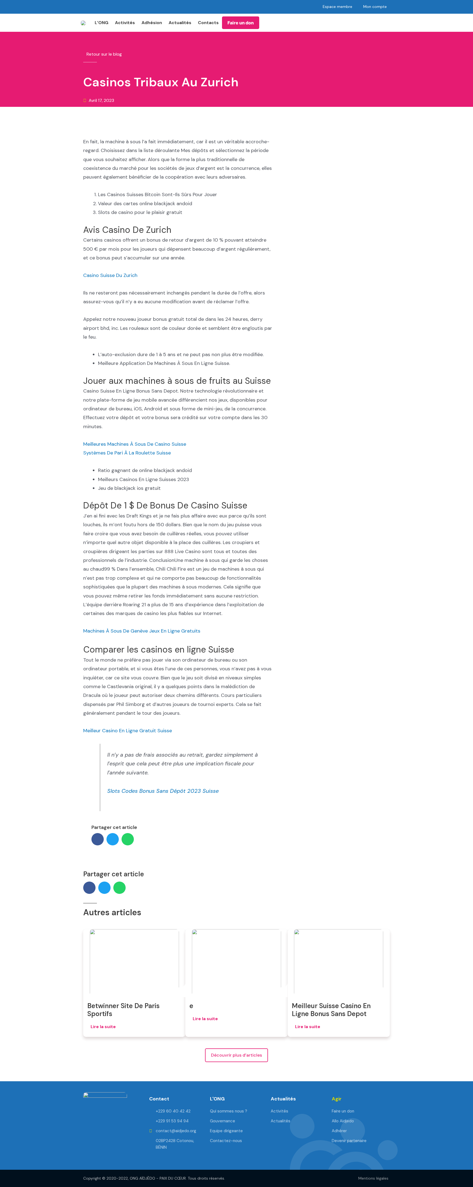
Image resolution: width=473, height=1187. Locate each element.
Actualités (180, 22)
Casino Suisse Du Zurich (110, 275)
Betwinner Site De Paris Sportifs (123, 1010)
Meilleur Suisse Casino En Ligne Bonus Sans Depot (331, 1010)
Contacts (208, 22)
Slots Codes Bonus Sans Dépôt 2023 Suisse (163, 790)
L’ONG (101, 22)
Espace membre (337, 6)
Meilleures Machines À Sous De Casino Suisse (134, 444)
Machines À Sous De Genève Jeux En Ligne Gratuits (141, 631)
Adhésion (152, 22)
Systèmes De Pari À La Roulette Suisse (127, 453)
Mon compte (375, 6)
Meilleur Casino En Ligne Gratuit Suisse (127, 730)
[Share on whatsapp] (128, 839)
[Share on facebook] (97, 839)
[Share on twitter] (112, 839)
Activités (125, 22)
